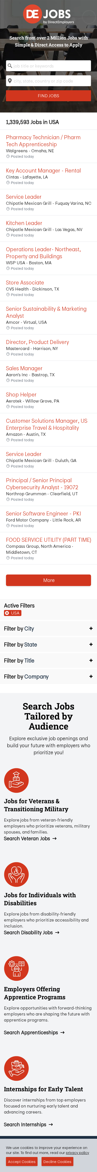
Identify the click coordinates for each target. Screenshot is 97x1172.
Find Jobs (48, 95)
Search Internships (25, 1124)
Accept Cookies (22, 1161)
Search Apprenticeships (31, 1032)
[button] (48, 628)
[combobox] (48, 65)
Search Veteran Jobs (27, 838)
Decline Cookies (57, 1161)
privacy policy (77, 1152)
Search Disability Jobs (28, 932)
